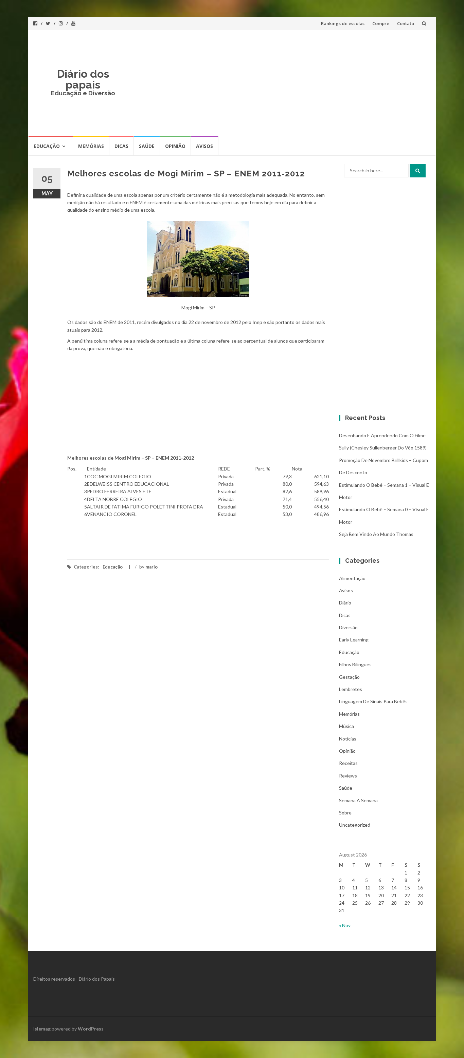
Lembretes (350, 689)
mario (151, 567)
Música (346, 726)
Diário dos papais (83, 79)
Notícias (347, 739)
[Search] (418, 170)
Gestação (349, 677)
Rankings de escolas (342, 23)
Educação (47, 146)
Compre (380, 23)
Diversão (348, 627)
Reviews (348, 775)
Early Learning (354, 639)
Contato (405, 23)
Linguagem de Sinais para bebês (373, 701)
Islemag (42, 1029)
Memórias (91, 146)
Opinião (175, 146)
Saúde (147, 146)
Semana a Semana (358, 800)
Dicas (121, 146)
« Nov (345, 925)
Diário (345, 602)
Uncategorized (354, 825)
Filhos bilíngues (355, 664)
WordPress (91, 1029)
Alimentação (352, 578)
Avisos (204, 146)
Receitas (348, 763)
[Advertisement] (282, 82)
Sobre (345, 812)
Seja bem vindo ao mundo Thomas (376, 534)
